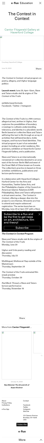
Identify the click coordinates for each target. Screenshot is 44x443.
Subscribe (22, 227)
